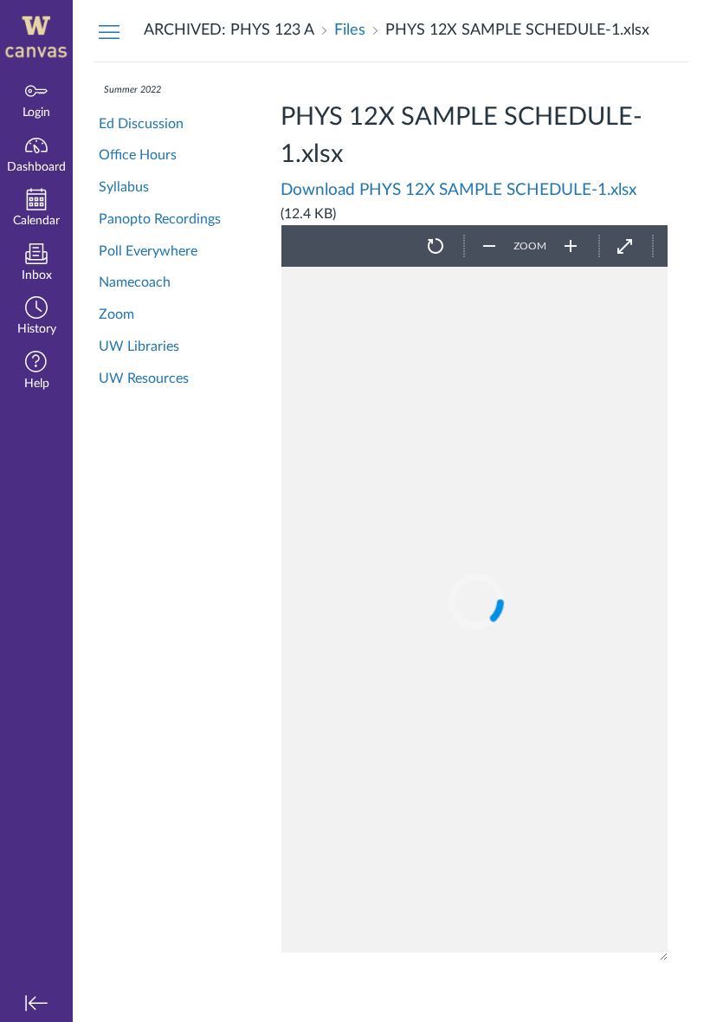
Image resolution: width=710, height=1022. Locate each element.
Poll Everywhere (148, 251)
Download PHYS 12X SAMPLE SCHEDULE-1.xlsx (458, 190)
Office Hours (138, 155)
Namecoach (135, 282)
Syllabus (124, 187)
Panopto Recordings (160, 219)
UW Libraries (139, 346)
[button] (36, 317)
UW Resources (144, 378)
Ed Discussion (141, 124)
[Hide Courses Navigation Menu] (109, 31)
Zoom (116, 314)
